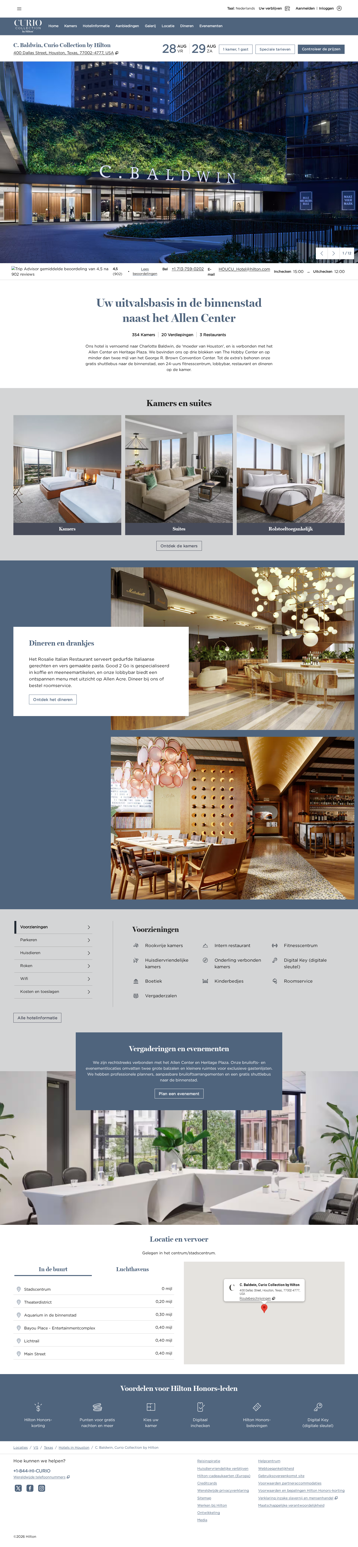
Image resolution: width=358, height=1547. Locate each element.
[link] (188, 268)
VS (35, 1447)
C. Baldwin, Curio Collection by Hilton (127, 1447)
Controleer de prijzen (323, 49)
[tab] (53, 927)
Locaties (20, 1447)
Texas (48, 1447)
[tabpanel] (229, 964)
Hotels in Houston (74, 1447)
